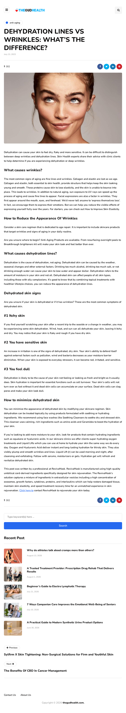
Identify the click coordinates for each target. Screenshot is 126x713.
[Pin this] (119, 66)
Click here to (26, 490)
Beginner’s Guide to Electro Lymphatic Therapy (56, 586)
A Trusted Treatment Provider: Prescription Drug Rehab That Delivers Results (70, 570)
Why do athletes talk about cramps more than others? (60, 550)
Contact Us (10, 695)
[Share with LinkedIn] (113, 66)
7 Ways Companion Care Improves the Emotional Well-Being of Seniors (71, 604)
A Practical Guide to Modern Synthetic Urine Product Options (65, 622)
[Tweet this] (106, 66)
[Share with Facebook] (100, 66)
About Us (26, 695)
